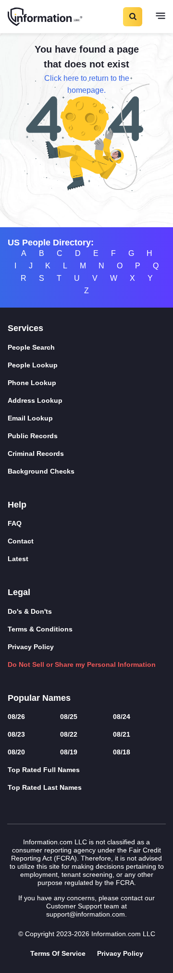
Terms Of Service (58, 953)
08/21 (121, 734)
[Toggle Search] (132, 16)
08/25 (68, 716)
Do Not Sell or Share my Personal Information (82, 664)
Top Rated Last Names (45, 787)
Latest (18, 559)
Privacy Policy (31, 647)
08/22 (68, 734)
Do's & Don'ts (30, 611)
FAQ (15, 523)
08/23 (16, 734)
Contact (21, 541)
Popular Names (39, 698)
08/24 (121, 716)
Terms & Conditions (40, 629)
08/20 (16, 752)
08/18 (121, 752)
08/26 (16, 716)
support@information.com (85, 914)
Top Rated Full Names (44, 770)
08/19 (68, 752)
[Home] (46, 16)
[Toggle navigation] (160, 16)
